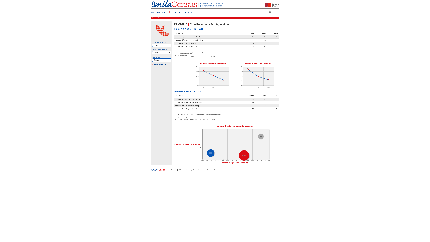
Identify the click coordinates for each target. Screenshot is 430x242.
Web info (199, 170)
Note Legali (190, 170)
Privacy (181, 170)
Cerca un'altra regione (160, 42)
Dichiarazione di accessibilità (213, 170)
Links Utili (189, 12)
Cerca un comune (158, 57)
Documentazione (177, 12)
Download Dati (163, 12)
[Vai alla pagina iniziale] (187, 6)
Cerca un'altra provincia (160, 50)
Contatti (173, 170)
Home (153, 12)
